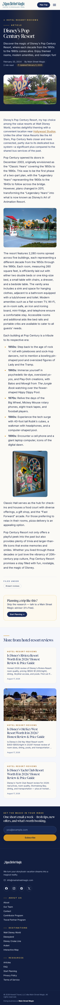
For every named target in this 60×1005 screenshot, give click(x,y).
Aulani (6, 945)
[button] (30, 227)
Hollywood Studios (44, 131)
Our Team (8, 907)
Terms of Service (11, 979)
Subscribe (30, 837)
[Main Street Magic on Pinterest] (21, 888)
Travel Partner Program (14, 920)
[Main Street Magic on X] (29, 888)
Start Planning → (17, 614)
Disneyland (8, 937)
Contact (7, 911)
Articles (7, 962)
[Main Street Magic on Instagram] (14, 888)
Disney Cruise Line (12, 941)
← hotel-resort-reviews (20, 20)
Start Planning (10, 971)
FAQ (5, 967)
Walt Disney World (12, 932)
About (6, 902)
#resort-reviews (12, 586)
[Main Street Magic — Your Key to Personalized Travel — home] (13, 5)
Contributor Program (13, 915)
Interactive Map (11, 950)
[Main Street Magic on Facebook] (6, 888)
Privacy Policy (10, 975)
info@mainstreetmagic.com (20, 880)
